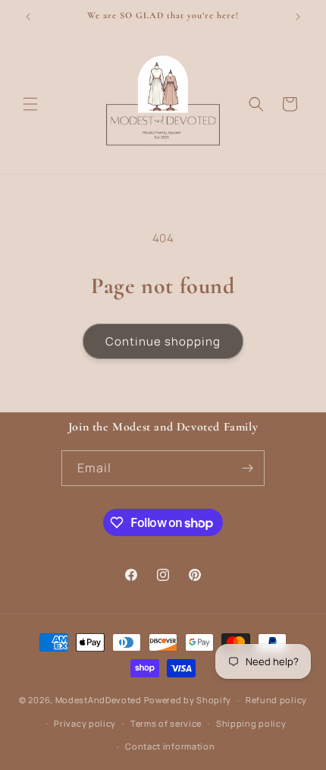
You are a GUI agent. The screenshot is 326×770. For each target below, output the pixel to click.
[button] (30, 104)
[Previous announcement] (28, 16)
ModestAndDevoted (98, 699)
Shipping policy (251, 723)
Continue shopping (163, 341)
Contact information (170, 746)
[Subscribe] (247, 468)
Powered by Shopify (188, 699)
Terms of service (166, 723)
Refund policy (276, 699)
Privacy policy (85, 723)
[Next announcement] (298, 16)
